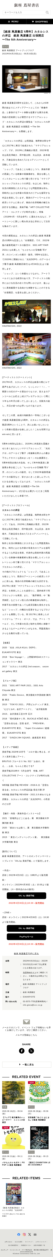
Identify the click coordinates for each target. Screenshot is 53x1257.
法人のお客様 (18, 1242)
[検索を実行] (47, 13)
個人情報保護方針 (13, 1245)
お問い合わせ (8, 1242)
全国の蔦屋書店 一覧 (39, 1245)
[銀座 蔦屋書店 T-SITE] (26, 4)
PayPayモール (26, 937)
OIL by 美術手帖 (26, 896)
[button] (13, 21)
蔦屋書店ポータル (26, 1245)
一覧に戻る (28, 1064)
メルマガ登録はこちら (26, 1035)
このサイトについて (40, 1242)
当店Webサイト (29, 972)
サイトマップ (28, 1242)
